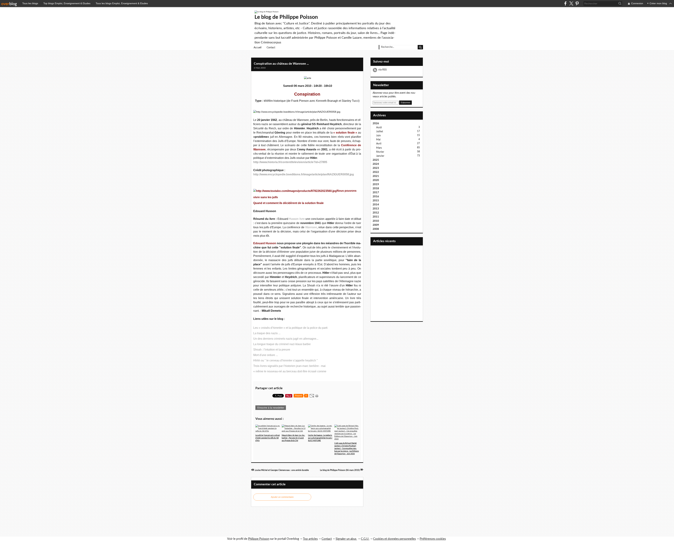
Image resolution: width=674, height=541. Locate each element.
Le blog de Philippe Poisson (286, 17)
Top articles (310, 538)
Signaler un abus (346, 538)
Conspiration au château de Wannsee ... (281, 63)
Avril (378, 143)
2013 (376, 208)
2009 (376, 225)
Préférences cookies (433, 538)
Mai (378, 139)
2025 (376, 160)
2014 (376, 204)
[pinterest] (577, 3)
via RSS (382, 69)
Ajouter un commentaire (282, 497)
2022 (376, 172)
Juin (378, 135)
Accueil (257, 47)
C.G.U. (365, 538)
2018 (376, 188)
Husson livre (297, 218)
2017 (376, 192)
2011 (376, 216)
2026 (376, 123)
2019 (376, 184)
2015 (376, 200)
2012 (376, 212)
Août (379, 127)
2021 (376, 176)
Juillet (379, 131)
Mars (379, 148)
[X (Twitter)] (571, 3)
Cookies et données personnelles (394, 538)
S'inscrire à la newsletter (270, 407)
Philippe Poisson (258, 538)
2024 (376, 164)
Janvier (380, 156)
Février (380, 152)
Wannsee (311, 227)
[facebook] (565, 3)
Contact (271, 47)
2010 (376, 221)
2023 (376, 168)
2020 (376, 180)
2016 (376, 196)
